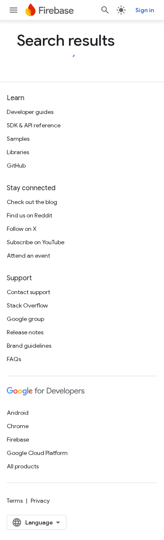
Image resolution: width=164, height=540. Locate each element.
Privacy (40, 500)
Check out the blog (32, 202)
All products (23, 466)
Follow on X (22, 229)
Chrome (18, 426)
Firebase (18, 439)
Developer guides (30, 112)
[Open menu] (13, 10)
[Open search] (105, 10)
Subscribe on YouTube (35, 242)
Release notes (25, 332)
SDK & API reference (34, 125)
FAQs (14, 359)
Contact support (28, 292)
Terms (15, 500)
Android (18, 412)
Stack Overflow (27, 305)
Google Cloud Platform (37, 453)
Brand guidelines (29, 345)
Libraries (18, 152)
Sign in (144, 10)
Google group (25, 319)
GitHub (16, 165)
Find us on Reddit (29, 215)
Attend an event (28, 255)
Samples (18, 138)
